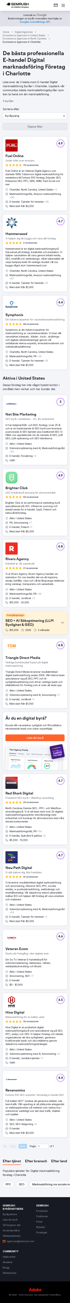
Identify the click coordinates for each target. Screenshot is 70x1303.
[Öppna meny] (63, 5)
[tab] (12, 1161)
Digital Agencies (24, 32)
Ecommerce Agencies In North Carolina (24, 38)
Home (6, 32)
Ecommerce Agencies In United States (24, 35)
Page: (33, 1146)
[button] (35, 115)
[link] (56, 5)
